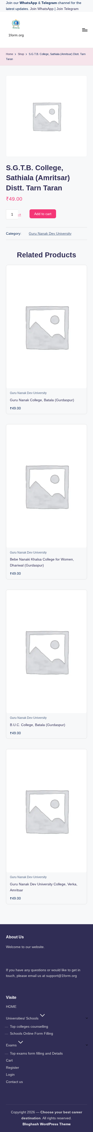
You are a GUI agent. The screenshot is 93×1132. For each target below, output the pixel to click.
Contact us (14, 1082)
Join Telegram (68, 9)
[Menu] (84, 29)
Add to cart (42, 214)
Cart (9, 1060)
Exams (11, 1045)
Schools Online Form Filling (31, 1033)
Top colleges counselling (29, 1026)
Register (12, 1068)
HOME (11, 1007)
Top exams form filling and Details (36, 1053)
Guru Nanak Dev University (50, 233)
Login (10, 1074)
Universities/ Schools (22, 1018)
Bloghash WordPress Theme (47, 1124)
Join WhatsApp (42, 9)
